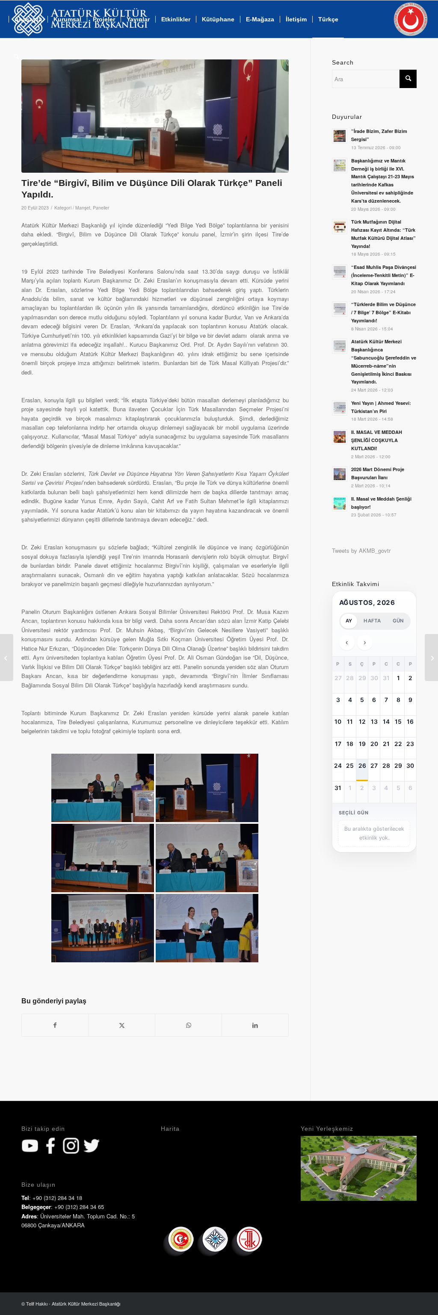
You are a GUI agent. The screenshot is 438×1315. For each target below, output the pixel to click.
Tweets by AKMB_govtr (361, 550)
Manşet (82, 207)
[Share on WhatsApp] (188, 1025)
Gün (398, 621)
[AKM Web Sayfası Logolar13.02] (79, 19)
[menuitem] (175, 19)
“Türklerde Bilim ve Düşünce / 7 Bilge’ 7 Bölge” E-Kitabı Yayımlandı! (383, 312)
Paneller (101, 207)
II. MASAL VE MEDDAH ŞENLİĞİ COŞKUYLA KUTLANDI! (376, 440)
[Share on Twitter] (122, 1025)
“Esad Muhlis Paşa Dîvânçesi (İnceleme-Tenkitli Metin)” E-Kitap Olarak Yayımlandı (383, 275)
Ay (349, 621)
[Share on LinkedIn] (255, 1025)
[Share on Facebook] (55, 1025)
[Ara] (16, 57)
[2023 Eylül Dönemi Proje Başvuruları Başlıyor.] (6, 657)
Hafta (372, 621)
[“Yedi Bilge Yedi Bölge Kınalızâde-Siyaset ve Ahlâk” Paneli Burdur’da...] (431, 657)
